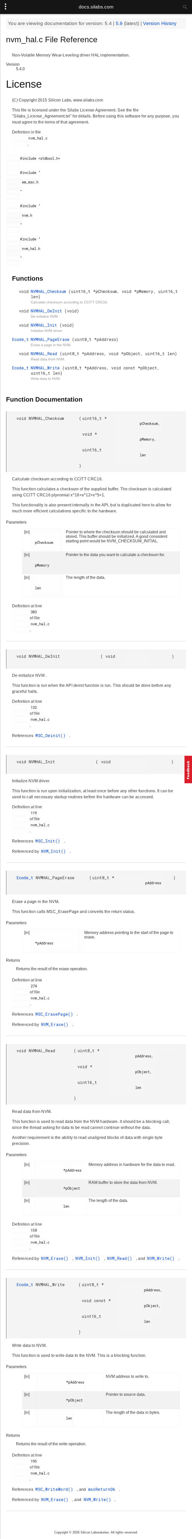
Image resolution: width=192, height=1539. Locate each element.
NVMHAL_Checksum (49, 291)
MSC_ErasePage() (56, 1014)
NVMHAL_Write (46, 367)
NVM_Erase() (56, 1024)
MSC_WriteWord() (56, 1489)
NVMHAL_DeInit (47, 310)
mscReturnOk (103, 1489)
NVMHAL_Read (45, 353)
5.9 (120, 23)
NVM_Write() (162, 1258)
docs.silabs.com (96, 6)
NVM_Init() (54, 851)
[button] (188, 769)
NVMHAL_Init (45, 325)
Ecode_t (20, 339)
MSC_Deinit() (52, 735)
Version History (160, 23)
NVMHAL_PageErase (51, 339)
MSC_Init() (49, 840)
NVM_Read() (120, 1258)
